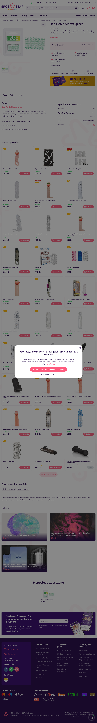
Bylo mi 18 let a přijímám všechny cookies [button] (48, 369)
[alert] (48, 361)
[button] (48, 374)
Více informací (50, 364)
